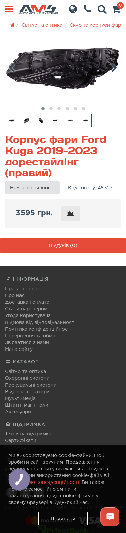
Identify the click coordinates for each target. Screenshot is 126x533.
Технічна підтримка (28, 433)
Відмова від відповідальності (40, 322)
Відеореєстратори (27, 391)
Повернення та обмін (31, 335)
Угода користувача (28, 315)
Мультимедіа (20, 398)
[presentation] (11, 66)
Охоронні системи (27, 378)
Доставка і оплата (27, 302)
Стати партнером (26, 308)
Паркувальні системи (31, 385)
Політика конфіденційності (38, 329)
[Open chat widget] (109, 516)
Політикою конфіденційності (43, 482)
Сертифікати (20, 440)
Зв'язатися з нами (27, 342)
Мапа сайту (19, 349)
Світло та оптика (25, 371)
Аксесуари (18, 411)
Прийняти (63, 518)
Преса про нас (22, 288)
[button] (116, 10)
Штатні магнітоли (26, 405)
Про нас (15, 295)
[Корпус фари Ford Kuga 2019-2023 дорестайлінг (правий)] (63, 68)
